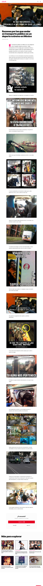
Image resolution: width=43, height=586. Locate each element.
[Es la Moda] (4, 1)
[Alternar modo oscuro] (40, 1)
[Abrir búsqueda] (38, 1)
